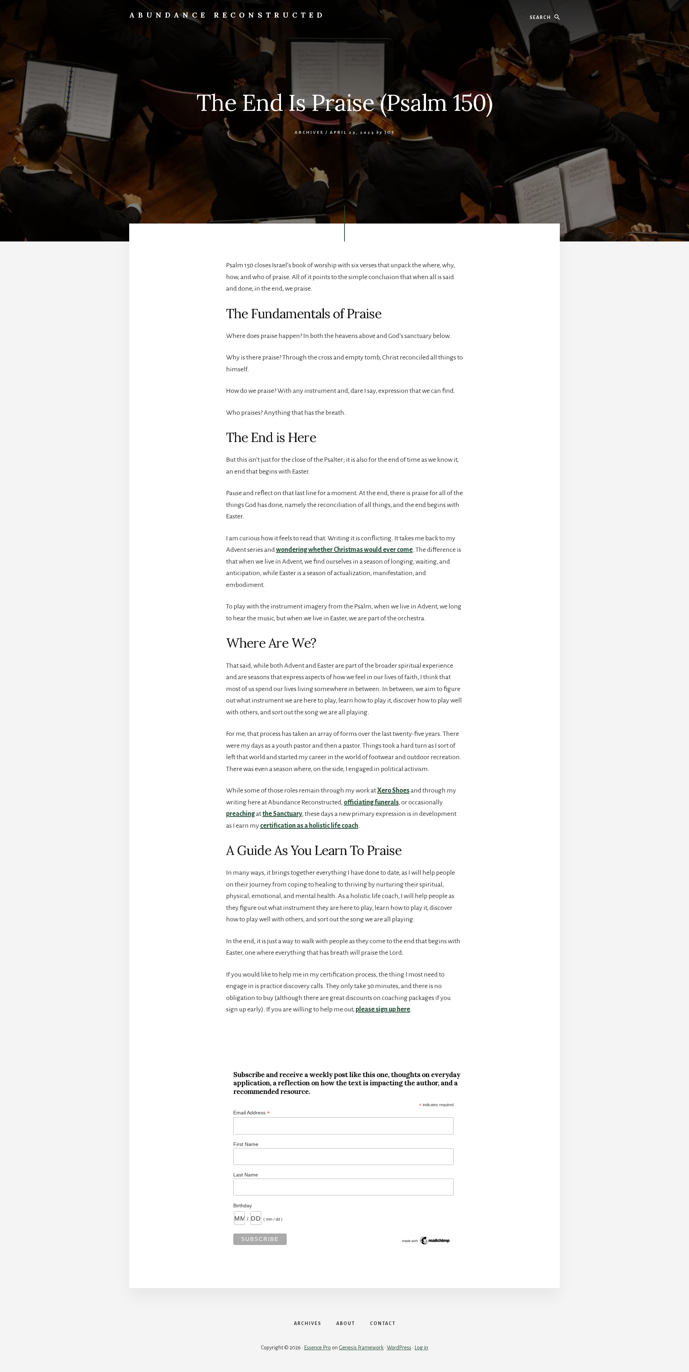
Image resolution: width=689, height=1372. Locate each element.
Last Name (245, 1175)
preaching (240, 813)
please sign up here (383, 1009)
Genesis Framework (361, 1347)
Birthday (242, 1205)
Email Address (251, 1112)
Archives (309, 132)
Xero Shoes (393, 790)
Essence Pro (317, 1347)
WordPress (399, 1347)
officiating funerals (371, 802)
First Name (245, 1144)
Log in (421, 1347)
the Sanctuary (282, 813)
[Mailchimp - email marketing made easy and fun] (426, 1244)
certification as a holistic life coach (309, 825)
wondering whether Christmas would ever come (344, 549)
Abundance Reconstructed (227, 14)
